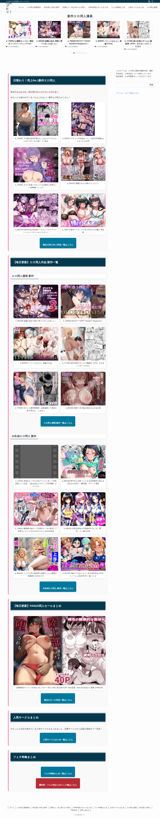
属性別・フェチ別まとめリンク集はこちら (58, 785)
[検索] (152, 1)
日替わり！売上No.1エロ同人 (60, 807)
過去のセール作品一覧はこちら (58, 700)
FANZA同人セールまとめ (82, 807)
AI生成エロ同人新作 (39, 807)
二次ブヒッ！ (9, 7)
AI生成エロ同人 (145, 807)
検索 (151, 85)
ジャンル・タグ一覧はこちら (127, 93)
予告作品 (73, 810)
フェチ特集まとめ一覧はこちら (58, 773)
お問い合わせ (84, 810)
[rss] (149, 1)
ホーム (11, 807)
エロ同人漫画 (132, 807)
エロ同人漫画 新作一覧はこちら (58, 423)
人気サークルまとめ (117, 807)
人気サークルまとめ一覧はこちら (58, 740)
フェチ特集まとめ (100, 807)
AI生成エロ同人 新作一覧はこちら (58, 588)
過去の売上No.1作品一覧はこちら (58, 245)
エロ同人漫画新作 (23, 807)
